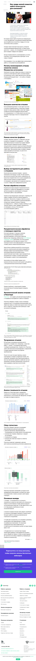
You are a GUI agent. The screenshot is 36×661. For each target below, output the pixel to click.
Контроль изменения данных (6, 595)
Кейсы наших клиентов (5, 626)
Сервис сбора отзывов (24, 591)
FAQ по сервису (4, 630)
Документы (22, 630)
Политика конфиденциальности (7, 648)
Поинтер (6, 297)
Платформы (3, 628)
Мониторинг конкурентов (6, 609)
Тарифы (2, 622)
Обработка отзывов (24, 595)
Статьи (9, 1)
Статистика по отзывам (24, 605)
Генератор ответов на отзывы (7, 633)
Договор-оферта (4, 652)
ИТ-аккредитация (23, 637)
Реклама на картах (4, 615)
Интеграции (22, 609)
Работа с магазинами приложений (26, 593)
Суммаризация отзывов (24, 607)
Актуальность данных (5, 593)
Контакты (21, 633)
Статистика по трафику (5, 602)
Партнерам (22, 635)
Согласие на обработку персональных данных (10, 650)
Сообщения (22, 603)
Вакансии (21, 628)
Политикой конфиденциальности (19, 565)
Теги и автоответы (23, 600)
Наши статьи (7, 542)
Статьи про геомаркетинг (6, 624)
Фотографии (3, 599)
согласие (20, 564)
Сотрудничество (23, 626)
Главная (5, 1)
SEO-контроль (3, 604)
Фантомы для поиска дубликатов (7, 597)
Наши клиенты (22, 624)
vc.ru (31, 539)
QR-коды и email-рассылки (25, 614)
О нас (21, 622)
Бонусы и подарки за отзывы (25, 617)
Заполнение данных (5, 591)
